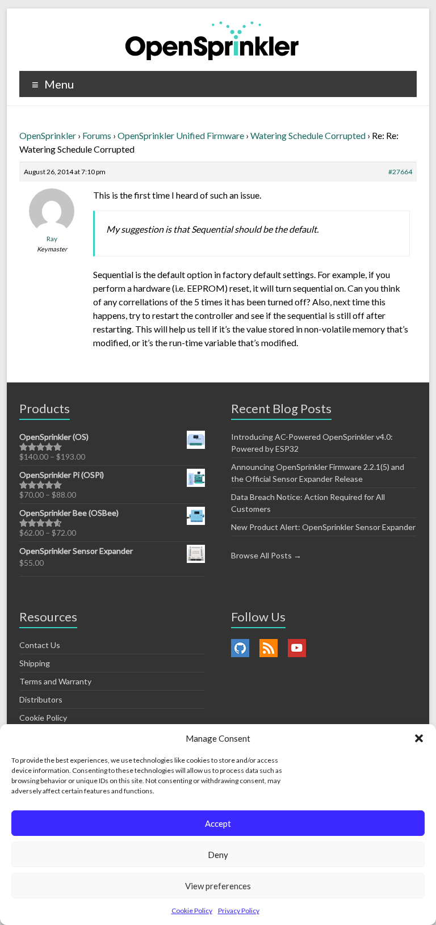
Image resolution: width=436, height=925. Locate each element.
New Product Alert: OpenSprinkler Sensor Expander (323, 527)
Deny (218, 855)
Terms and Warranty (55, 681)
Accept (218, 823)
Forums (96, 135)
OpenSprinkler (47, 135)
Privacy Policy (238, 910)
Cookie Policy (191, 910)
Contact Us (39, 645)
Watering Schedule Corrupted (308, 135)
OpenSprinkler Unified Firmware (181, 135)
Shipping (34, 663)
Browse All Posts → (266, 555)
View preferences (218, 886)
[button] (419, 738)
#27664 (400, 171)
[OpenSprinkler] (212, 40)
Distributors (40, 699)
